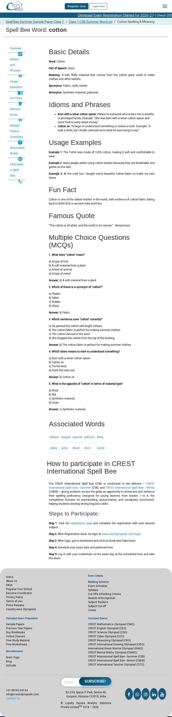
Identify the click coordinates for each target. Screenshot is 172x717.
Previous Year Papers (19, 628)
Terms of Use (14, 601)
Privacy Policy (14, 597)
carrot (100, 448)
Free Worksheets (16, 644)
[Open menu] (164, 6)
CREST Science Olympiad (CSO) (107, 632)
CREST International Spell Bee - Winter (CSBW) (116, 660)
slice (87, 448)
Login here (98, 6)
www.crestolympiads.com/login (121, 534)
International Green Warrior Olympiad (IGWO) (115, 648)
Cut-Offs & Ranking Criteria (104, 594)
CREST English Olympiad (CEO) (107, 628)
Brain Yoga (12, 657)
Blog (9, 661)
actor (64, 448)
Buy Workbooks (15, 632)
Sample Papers (15, 624)
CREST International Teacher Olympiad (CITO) (116, 664)
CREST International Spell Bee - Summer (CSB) (116, 656)
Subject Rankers (98, 602)
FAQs (9, 585)
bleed (76, 448)
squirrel (77, 437)
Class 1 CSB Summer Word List (90, 22)
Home (9, 577)
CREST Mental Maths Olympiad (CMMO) (112, 652)
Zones (92, 610)
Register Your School (19, 589)
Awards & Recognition (101, 598)
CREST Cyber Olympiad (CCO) (106, 636)
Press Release (15, 605)
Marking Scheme (98, 582)
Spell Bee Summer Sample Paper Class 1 (35, 22)
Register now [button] (77, 6)
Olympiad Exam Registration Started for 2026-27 (109, 15)
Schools (11, 665)
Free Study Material (18, 640)
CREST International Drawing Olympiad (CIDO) (116, 644)
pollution (89, 437)
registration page (81, 523)
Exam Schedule (97, 586)
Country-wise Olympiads (21, 609)
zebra (53, 448)
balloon (54, 437)
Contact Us (13, 698)
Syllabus (93, 590)
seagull (65, 437)
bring (100, 437)
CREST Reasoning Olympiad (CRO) (109, 640)
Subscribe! (95, 681)
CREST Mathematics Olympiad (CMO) (111, 624)
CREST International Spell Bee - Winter (130, 487)
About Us (11, 581)
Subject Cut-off (97, 606)
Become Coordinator (19, 593)
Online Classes (15, 636)
